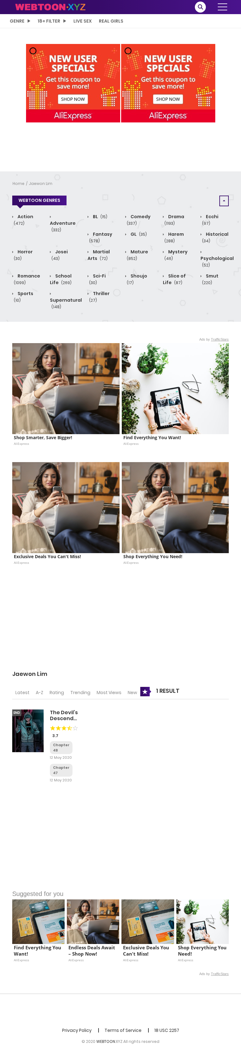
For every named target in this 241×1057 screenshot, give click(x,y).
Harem (174, 237)
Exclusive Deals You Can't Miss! (47, 556)
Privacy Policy (77, 1030)
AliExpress (21, 443)
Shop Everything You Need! (152, 556)
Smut (210, 279)
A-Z (39, 692)
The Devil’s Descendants (68, 715)
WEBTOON (105, 1041)
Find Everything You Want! (152, 437)
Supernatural (66, 303)
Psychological (217, 261)
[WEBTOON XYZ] (50, 6)
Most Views (109, 692)
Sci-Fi (97, 279)
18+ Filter (49, 21)
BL (99, 216)
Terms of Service (123, 1030)
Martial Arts (99, 255)
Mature (137, 255)
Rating (57, 692)
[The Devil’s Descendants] (28, 730)
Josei (59, 255)
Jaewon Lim (40, 183)
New (132, 692)
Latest (22, 692)
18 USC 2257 (166, 1030)
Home (18, 183)
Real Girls (111, 21)
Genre (17, 21)
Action (23, 219)
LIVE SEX (82, 21)
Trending (80, 692)
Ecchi (210, 219)
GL (138, 234)
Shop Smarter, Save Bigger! (43, 437)
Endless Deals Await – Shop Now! (92, 951)
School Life (61, 279)
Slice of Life (174, 279)
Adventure (63, 226)
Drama (174, 219)
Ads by (214, 339)
